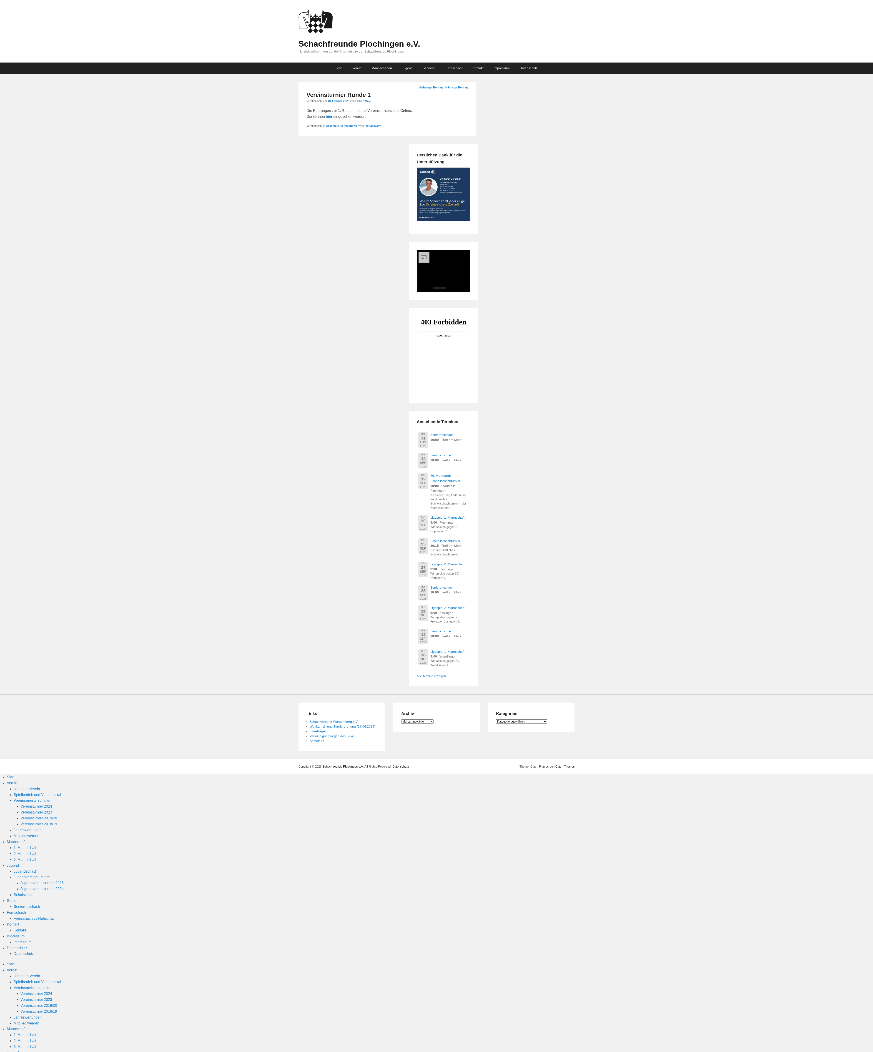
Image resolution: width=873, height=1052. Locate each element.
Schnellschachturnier (445, 541)
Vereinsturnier (349, 126)
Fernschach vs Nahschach (35, 918)
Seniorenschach (442, 435)
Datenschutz (529, 68)
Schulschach (24, 895)
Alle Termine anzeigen (431, 676)
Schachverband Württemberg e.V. (334, 721)
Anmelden (317, 741)
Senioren (429, 68)
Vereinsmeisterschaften (32, 800)
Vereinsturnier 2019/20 (38, 818)
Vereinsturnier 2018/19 (38, 824)
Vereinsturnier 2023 (36, 812)
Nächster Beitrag (457, 87)
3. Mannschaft (25, 859)
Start (339, 68)
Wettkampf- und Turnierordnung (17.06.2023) (342, 726)
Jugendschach (25, 871)
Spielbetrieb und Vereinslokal (37, 795)
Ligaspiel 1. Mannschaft (447, 517)
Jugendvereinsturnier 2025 (42, 883)
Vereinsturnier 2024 (36, 806)
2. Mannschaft (25, 854)
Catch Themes (565, 766)
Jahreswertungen (28, 830)
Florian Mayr (363, 101)
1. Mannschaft (25, 848)
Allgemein (332, 126)
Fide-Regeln (318, 731)
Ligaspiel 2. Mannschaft (447, 564)
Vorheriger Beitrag (429, 87)
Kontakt (478, 68)
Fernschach (454, 68)
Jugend (407, 68)
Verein (356, 68)
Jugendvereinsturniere (32, 877)
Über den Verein (27, 789)
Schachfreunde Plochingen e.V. (359, 43)
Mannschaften (381, 68)
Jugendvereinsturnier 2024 (42, 889)
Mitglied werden (26, 836)
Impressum (502, 68)
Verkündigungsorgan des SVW (332, 736)
